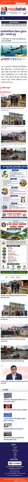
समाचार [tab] (12, 277)
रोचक (15, 449)
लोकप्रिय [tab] (18, 277)
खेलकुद (15, 454)
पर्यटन (15, 456)
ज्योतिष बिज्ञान (15, 451)
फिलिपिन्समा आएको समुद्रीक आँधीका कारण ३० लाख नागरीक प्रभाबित (15, 401)
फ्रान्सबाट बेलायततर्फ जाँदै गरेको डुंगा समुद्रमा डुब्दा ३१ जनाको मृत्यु (15, 420)
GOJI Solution (23, 481)
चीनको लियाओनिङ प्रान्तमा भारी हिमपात (13, 429)
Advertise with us (6, 2)
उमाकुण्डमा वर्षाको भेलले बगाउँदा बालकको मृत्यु (11, 162)
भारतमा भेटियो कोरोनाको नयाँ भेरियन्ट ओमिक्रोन (15, 410)
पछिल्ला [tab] (7, 277)
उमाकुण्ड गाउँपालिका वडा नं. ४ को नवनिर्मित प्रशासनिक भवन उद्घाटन (12, 127)
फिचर (15, 458)
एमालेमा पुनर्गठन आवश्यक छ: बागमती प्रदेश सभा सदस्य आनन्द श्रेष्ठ (14, 382)
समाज (15, 452)
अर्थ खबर (15, 447)
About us (17, 2)
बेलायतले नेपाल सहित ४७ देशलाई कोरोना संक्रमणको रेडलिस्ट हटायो (14, 439)
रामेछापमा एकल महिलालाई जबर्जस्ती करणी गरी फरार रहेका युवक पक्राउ (12, 109)
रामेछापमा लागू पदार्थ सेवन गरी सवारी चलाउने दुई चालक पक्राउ (13, 145)
